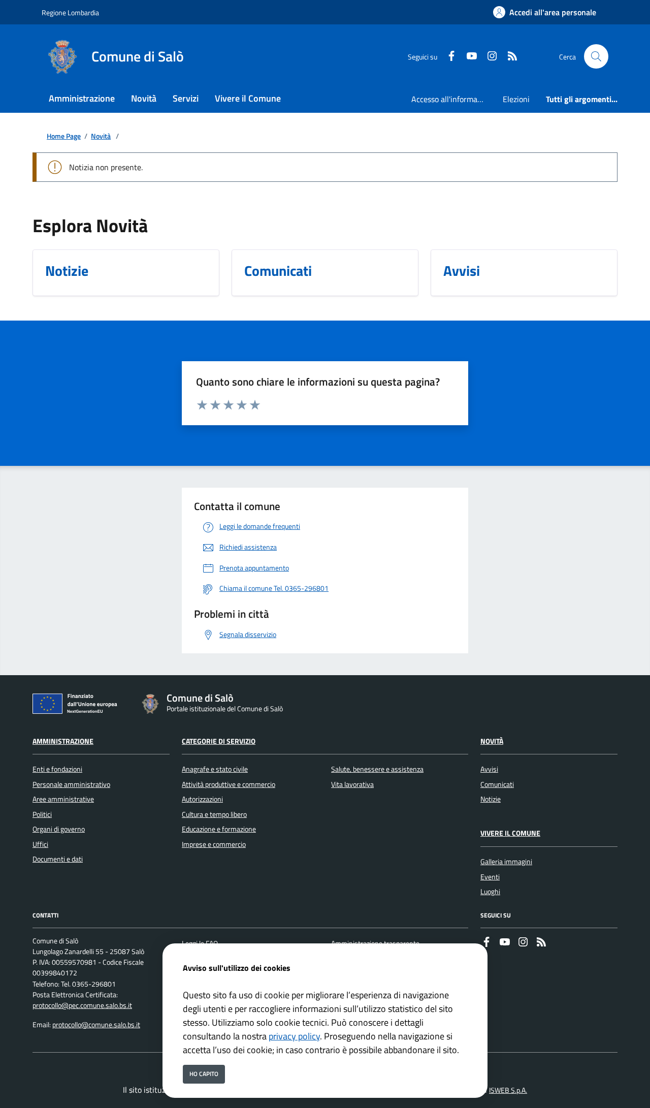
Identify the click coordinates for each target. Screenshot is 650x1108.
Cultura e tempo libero (214, 814)
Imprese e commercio (214, 844)
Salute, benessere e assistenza (377, 769)
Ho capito (203, 1074)
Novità (101, 136)
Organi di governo (58, 829)
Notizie (490, 799)
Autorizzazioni (202, 799)
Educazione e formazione (219, 829)
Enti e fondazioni (57, 769)
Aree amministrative (63, 799)
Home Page (64, 136)
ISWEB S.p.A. (508, 1090)
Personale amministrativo (71, 784)
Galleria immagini (506, 861)
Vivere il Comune (510, 833)
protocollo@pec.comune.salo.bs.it (82, 1005)
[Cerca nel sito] (596, 56)
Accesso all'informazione (453, 99)
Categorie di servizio (218, 741)
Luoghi (490, 891)
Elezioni (516, 99)
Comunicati (497, 784)
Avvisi (489, 769)
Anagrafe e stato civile (215, 769)
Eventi (490, 876)
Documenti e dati (57, 859)
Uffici (40, 844)
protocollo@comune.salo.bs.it (96, 1024)
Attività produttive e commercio (228, 784)
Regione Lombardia (70, 12)
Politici (42, 814)
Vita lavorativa (352, 784)
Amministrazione (62, 741)
